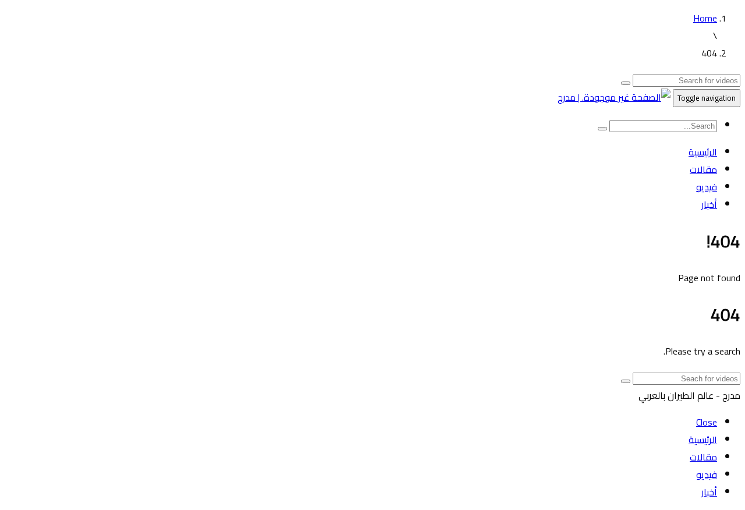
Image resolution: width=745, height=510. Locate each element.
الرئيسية (703, 152)
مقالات (703, 169)
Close (706, 422)
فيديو (706, 187)
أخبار (709, 204)
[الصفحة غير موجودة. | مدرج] (614, 97)
